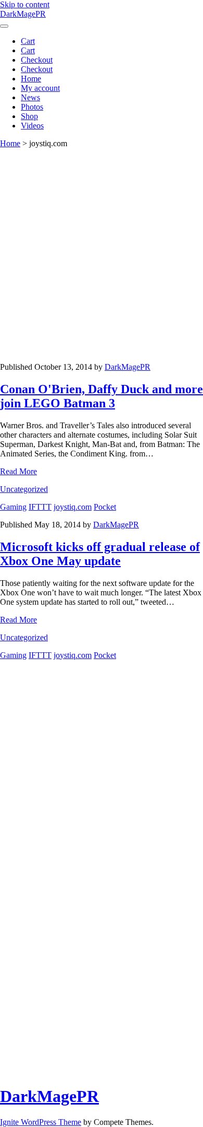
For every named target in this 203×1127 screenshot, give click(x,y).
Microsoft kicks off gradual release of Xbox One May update (100, 554)
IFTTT (40, 506)
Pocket (105, 506)
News (30, 97)
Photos (32, 106)
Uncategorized (24, 489)
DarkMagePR (23, 13)
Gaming (13, 506)
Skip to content (24, 4)
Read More (18, 471)
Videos (32, 125)
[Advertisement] (101, 255)
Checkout (37, 59)
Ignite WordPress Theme (40, 1122)
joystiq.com (73, 506)
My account (40, 88)
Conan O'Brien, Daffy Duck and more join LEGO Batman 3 (101, 396)
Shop (29, 116)
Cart (28, 41)
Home (31, 78)
